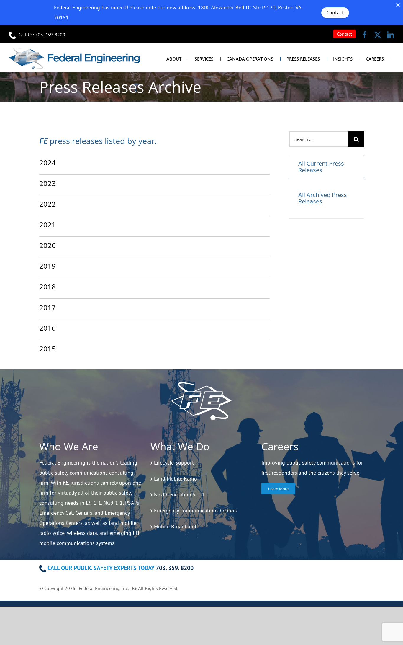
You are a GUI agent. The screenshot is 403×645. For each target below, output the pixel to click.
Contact (335, 12)
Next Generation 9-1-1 (179, 494)
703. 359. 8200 (50, 35)
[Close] (398, 5)
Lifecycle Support (174, 462)
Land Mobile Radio (175, 478)
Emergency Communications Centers (195, 510)
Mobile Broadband (175, 526)
